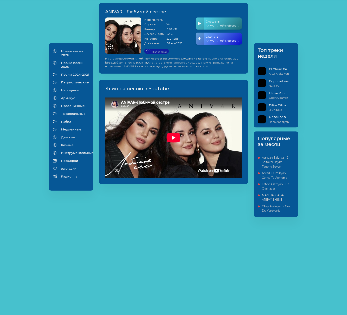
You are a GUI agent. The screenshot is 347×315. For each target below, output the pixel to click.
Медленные (71, 129)
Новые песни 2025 (72, 65)
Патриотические (75, 82)
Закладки (69, 168)
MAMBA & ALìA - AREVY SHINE (274, 197)
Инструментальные (75, 153)
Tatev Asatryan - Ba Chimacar (275, 186)
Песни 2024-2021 (75, 74)
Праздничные (73, 106)
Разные (67, 145)
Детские (68, 137)
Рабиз (66, 121)
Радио (66, 176)
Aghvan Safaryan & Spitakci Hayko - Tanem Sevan (275, 162)
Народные (70, 90)
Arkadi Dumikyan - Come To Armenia (275, 175)
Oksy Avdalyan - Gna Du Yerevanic (276, 208)
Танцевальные (73, 114)
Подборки (69, 161)
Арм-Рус (68, 98)
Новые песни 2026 (72, 53)
